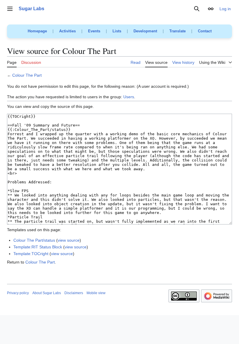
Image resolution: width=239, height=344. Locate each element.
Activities (67, 31)
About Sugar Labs (46, 293)
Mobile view (96, 293)
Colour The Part (27, 75)
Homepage (37, 31)
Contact (205, 31)
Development (145, 31)
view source (69, 240)
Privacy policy (18, 293)
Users (128, 96)
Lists (117, 31)
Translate (177, 31)
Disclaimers (73, 293)
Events (94, 31)
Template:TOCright (30, 253)
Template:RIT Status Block (37, 247)
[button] (9, 8)
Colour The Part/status (34, 240)
